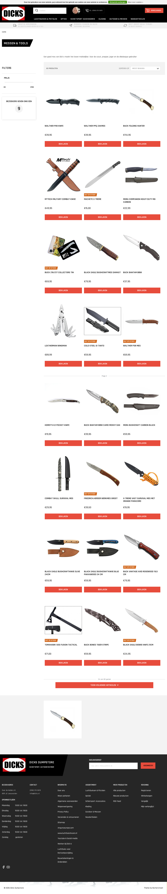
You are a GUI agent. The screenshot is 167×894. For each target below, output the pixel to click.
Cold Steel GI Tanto (94, 345)
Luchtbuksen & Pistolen (95, 790)
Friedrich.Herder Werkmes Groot (101, 498)
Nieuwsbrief (95, 760)
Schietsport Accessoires (95, 801)
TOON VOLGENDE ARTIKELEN (103, 685)
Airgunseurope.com (66, 827)
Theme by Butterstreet (153, 888)
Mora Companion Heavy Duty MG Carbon (139, 200)
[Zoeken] (36, 10)
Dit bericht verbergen (118, 2)
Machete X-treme (92, 199)
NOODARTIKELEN (138, 19)
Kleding (88, 806)
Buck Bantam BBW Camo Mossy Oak (102, 425)
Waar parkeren (64, 795)
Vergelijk (144, 801)
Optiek (88, 795)
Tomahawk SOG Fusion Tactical (61, 644)
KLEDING (102, 19)
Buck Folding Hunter (134, 125)
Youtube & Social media (67, 838)
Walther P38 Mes (132, 345)
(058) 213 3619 (35, 790)
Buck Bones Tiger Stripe (96, 644)
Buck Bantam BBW (132, 272)
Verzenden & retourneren (68, 817)
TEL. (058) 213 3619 (95, 10)
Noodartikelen (91, 817)
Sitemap (61, 822)
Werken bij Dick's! (65, 843)
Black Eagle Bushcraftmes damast (102, 272)
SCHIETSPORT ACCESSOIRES (82, 19)
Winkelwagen (146, 795)
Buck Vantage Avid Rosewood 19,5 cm (140, 573)
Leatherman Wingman (56, 345)
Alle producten (119, 790)
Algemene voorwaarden (68, 801)
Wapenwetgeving (65, 806)
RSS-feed (117, 801)
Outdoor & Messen (93, 811)
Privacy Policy (63, 811)
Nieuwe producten (121, 795)
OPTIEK (64, 19)
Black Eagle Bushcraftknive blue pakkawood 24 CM (101, 573)
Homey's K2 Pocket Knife (57, 425)
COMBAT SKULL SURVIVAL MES (59, 498)
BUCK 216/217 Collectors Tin (59, 272)
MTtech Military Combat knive (60, 199)
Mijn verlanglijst (147, 806)
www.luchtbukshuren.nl (67, 833)
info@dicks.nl (35, 793)
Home (4, 32)
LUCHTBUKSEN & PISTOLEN (45, 19)
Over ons (61, 790)
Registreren (146, 790)
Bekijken (63, 143)
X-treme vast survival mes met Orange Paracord (139, 500)
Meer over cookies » (135, 2)
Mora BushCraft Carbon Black (139, 425)
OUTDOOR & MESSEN (118, 19)
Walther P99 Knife (54, 125)
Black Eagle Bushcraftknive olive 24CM (62, 573)
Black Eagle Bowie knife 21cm (138, 644)
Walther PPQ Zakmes (94, 125)
